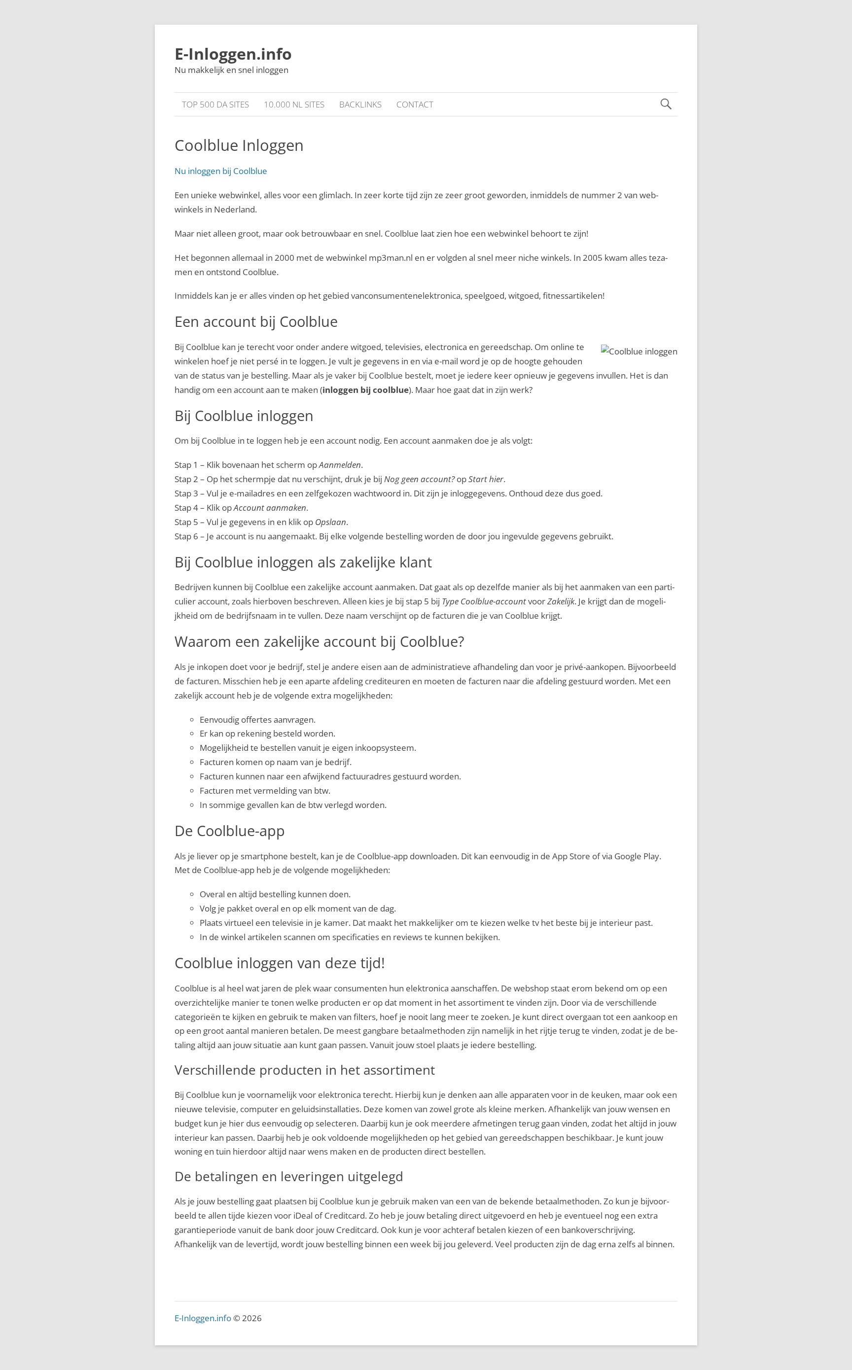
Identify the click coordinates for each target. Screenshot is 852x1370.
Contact (414, 104)
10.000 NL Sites (294, 104)
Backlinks (360, 104)
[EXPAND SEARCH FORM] (665, 104)
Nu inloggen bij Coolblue (221, 170)
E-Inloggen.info (233, 53)
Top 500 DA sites (215, 104)
